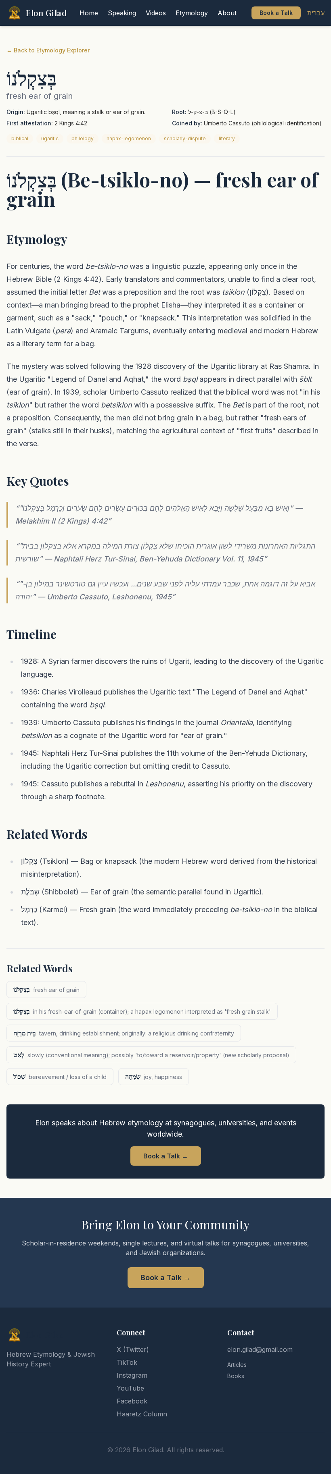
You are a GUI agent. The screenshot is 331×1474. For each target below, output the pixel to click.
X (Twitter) (133, 1349)
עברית (316, 13)
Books (235, 1375)
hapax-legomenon (129, 138)
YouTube (130, 1388)
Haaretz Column (142, 1414)
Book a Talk (276, 12)
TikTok (127, 1362)
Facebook (132, 1401)
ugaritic (50, 138)
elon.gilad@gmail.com (260, 1349)
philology (82, 138)
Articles (237, 1364)
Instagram (132, 1375)
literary (227, 138)
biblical (19, 138)
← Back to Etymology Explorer (48, 50)
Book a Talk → (165, 1156)
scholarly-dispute (185, 138)
